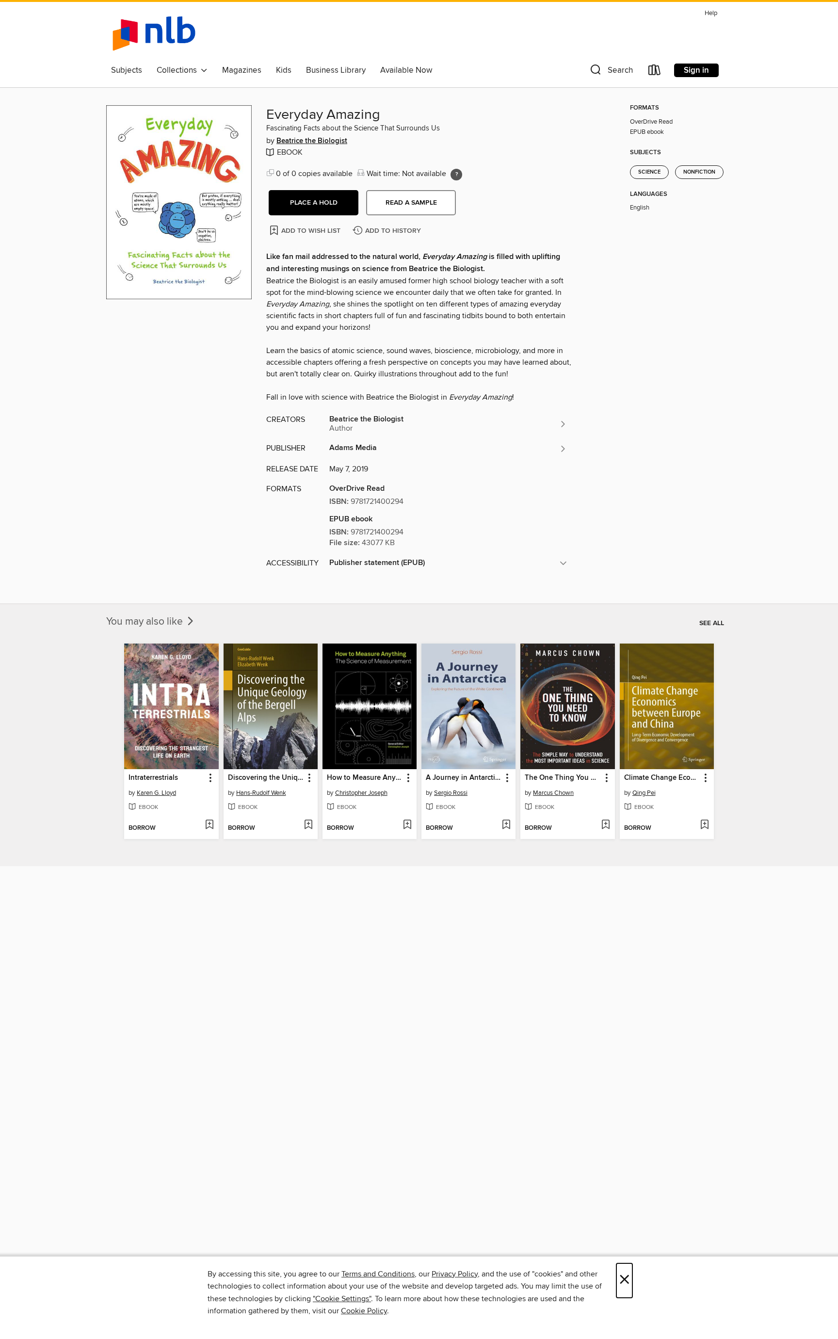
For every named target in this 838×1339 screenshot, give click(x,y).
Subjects (126, 70)
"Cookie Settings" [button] (342, 1299)
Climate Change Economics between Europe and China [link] (662, 778)
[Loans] (654, 72)
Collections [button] (179, 70)
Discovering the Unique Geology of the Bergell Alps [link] (266, 778)
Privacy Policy (455, 1274)
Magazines (241, 70)
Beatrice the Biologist (311, 141)
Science (649, 172)
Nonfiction (699, 172)
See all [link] (711, 623)
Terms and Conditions (378, 1274)
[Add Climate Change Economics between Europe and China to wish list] (704, 825)
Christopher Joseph (361, 793)
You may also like (145, 621)
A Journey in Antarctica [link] (464, 778)
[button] (610, 72)
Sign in (696, 70)
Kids (283, 70)
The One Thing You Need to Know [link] (563, 778)
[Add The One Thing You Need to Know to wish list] (605, 825)
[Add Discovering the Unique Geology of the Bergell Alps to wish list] (308, 825)
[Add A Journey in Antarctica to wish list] (506, 825)
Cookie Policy (364, 1311)
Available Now (406, 70)
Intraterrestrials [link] (153, 778)
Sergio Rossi (450, 793)
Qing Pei (644, 793)
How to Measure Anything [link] (365, 778)
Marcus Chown (553, 793)
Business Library (336, 70)
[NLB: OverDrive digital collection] (154, 33)
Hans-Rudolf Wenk (261, 793)
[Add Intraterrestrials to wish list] (209, 825)
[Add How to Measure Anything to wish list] (407, 825)
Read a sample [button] (411, 202)
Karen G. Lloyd (156, 793)
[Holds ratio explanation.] (456, 174)
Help (711, 13)
